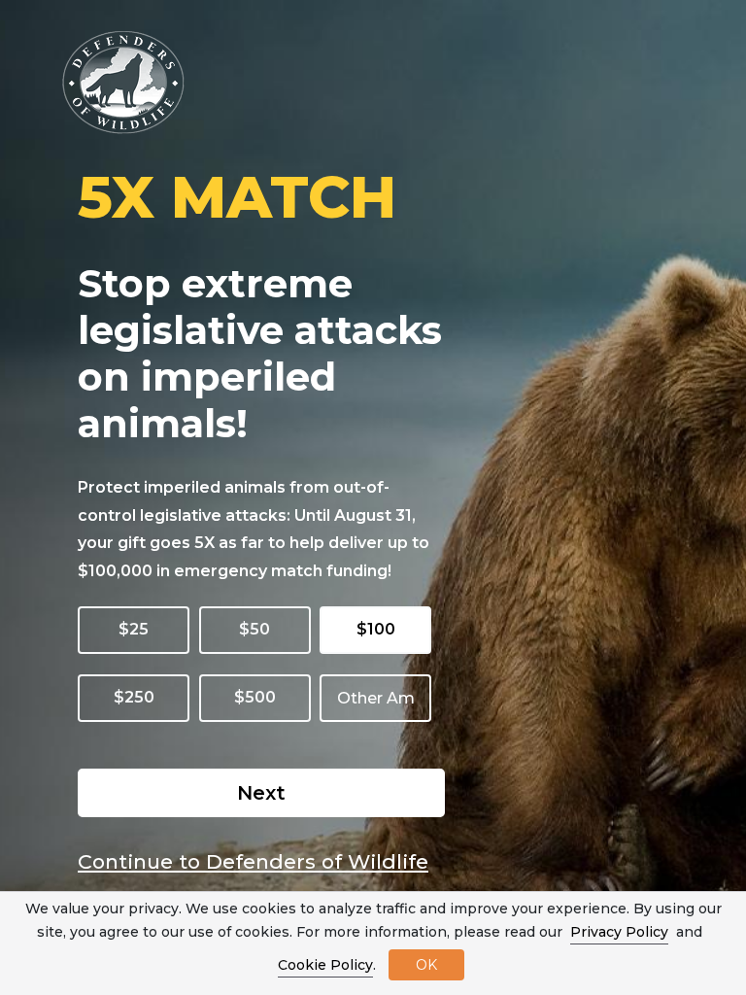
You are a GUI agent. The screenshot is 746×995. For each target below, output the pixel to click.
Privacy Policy (619, 932)
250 (139, 697)
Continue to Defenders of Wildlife (253, 861)
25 (139, 629)
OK (426, 965)
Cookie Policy (325, 965)
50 (260, 629)
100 (381, 629)
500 (260, 697)
